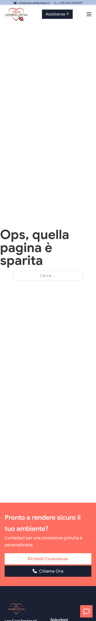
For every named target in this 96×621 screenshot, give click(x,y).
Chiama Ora (51, 571)
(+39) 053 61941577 (70, 3)
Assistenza (55, 14)
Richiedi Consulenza (48, 558)
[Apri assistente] (86, 611)
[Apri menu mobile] (89, 14)
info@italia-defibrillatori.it (34, 3)
